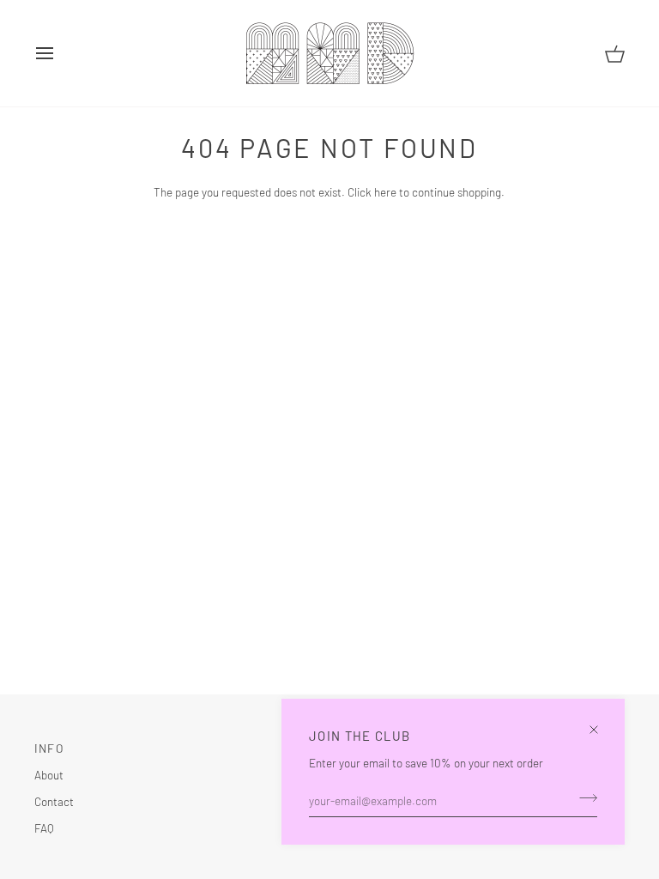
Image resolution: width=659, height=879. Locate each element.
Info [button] (49, 748)
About (48, 774)
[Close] (601, 722)
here (385, 192)
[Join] (583, 798)
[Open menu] (60, 53)
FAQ (44, 828)
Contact (54, 801)
